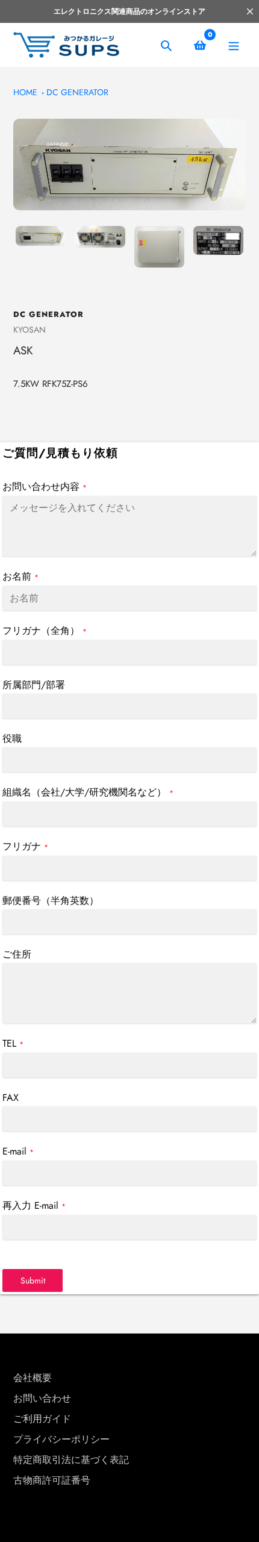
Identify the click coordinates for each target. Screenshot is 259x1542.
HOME (25, 92)
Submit (32, 1280)
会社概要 (32, 1378)
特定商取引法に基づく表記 (71, 1460)
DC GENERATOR (77, 92)
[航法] (233, 44)
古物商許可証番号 (51, 1480)
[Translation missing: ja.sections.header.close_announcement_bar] (250, 11)
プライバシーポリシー (61, 1439)
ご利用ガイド (42, 1419)
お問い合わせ (42, 1398)
